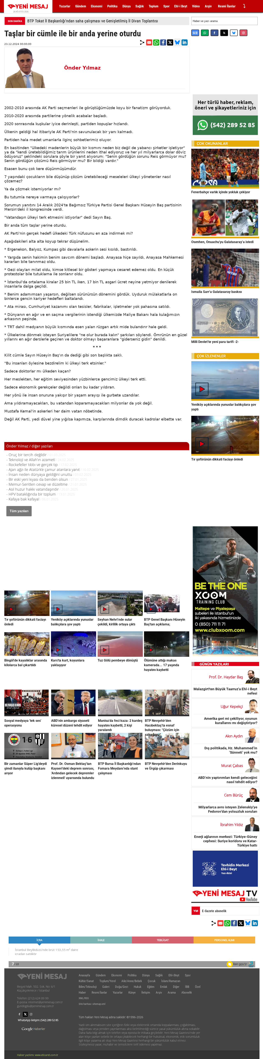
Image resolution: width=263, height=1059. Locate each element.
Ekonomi (96, 6)
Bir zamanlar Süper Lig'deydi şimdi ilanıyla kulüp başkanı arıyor (25, 768)
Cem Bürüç (233, 795)
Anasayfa (84, 975)
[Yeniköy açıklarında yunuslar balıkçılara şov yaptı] (225, 399)
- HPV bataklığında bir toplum (31, 494)
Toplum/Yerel (107, 981)
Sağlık (139, 6)
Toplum (153, 6)
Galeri (105, 987)
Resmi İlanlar (226, 6)
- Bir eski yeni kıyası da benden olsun (37, 479)
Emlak (163, 987)
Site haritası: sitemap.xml (92, 1003)
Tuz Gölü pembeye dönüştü (118, 660)
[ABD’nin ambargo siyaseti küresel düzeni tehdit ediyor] (73, 715)
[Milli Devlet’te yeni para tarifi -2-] (225, 337)
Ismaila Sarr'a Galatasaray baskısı (216, 292)
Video (196, 6)
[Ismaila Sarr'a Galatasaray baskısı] (225, 287)
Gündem (80, 6)
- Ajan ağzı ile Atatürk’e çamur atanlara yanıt (43, 469)
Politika (112, 6)
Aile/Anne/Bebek (131, 981)
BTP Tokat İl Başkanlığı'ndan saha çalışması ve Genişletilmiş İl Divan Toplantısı (92, 20)
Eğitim (150, 987)
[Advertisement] (96, 549)
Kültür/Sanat (86, 981)
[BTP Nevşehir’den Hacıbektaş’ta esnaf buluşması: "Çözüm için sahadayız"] (167, 715)
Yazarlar (64, 6)
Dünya (126, 6)
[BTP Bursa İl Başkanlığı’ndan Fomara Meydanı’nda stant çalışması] (120, 758)
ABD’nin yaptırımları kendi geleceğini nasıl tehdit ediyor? (227, 780)
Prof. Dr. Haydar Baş (226, 676)
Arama (172, 992)
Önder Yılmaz (82, 68)
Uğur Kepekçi (232, 706)
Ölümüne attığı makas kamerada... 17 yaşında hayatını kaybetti (161, 665)
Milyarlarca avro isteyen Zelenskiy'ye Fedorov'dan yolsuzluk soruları (227, 809)
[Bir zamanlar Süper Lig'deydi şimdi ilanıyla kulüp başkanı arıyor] (26, 758)
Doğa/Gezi (121, 987)
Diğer (176, 987)
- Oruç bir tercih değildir (26, 454)
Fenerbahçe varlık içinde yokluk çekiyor (220, 192)
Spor (166, 6)
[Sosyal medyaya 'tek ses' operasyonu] (26, 715)
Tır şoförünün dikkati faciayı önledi (217, 459)
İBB (187, 987)
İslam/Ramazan (170, 981)
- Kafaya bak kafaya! (22, 499)
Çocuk (152, 981)
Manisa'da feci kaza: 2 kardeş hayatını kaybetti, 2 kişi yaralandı (120, 725)
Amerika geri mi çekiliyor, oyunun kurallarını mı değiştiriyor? (230, 720)
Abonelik (186, 992)
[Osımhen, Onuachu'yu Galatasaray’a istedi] (225, 237)
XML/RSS (84, 998)
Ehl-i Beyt (180, 6)
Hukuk (137, 987)
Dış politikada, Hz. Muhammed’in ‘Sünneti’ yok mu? (230, 750)
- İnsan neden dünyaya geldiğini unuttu (39, 474)
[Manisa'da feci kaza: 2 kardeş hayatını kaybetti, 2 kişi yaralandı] (120, 715)
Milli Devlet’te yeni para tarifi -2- (215, 342)
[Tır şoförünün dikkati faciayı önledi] (225, 454)
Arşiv (208, 6)
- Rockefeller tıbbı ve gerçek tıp (32, 464)
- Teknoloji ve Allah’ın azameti (30, 459)
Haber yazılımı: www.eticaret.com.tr (37, 1055)
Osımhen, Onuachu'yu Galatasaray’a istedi (222, 242)
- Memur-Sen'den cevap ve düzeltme (37, 484)
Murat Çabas (232, 765)
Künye (132, 992)
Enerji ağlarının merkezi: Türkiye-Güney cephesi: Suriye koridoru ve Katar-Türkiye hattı (225, 841)
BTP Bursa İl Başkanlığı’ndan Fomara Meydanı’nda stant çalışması (119, 768)
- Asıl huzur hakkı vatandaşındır (32, 489)
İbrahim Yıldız (231, 824)
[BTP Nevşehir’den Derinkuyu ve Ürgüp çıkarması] (167, 758)
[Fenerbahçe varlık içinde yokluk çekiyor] (225, 187)
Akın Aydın (234, 735)
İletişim (145, 992)
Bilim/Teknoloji (88, 987)
